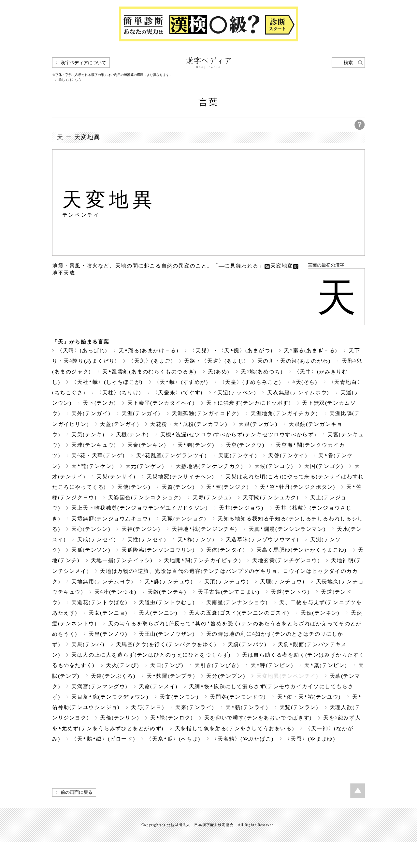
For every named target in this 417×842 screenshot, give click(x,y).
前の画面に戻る (77, 792)
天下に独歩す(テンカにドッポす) (248, 403)
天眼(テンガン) (257, 424)
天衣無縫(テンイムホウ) (298, 392)
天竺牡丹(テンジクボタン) (297, 487)
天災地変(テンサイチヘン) (180, 476)
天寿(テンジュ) (212, 497)
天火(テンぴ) (122, 665)
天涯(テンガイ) (141, 413)
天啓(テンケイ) (287, 455)
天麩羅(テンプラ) (171, 676)
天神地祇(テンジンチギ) (204, 529)
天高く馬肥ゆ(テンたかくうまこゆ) (301, 550)
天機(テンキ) (132, 434)
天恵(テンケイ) (237, 455)
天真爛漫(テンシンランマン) (287, 529)
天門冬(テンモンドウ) (238, 697)
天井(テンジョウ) (241, 508)
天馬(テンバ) (87, 644)
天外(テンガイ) (90, 413)
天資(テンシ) (178, 487)
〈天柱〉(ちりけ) (118, 392)
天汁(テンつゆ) (115, 592)
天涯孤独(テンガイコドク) (205, 413)
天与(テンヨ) (147, 707)
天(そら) (305, 382)
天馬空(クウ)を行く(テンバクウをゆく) (166, 644)
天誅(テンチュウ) (169, 581)
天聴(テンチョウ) (282, 581)
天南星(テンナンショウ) (237, 602)
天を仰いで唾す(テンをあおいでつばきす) (258, 717)
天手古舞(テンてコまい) (228, 592)
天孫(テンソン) (90, 550)
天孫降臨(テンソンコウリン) (158, 550)
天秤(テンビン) (272, 665)
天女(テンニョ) (108, 613)
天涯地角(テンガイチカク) (284, 413)
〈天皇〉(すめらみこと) (250, 382)
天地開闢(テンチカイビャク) (202, 560)
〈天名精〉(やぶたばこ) (242, 739)
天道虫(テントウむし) (167, 602)
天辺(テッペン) (235, 392)
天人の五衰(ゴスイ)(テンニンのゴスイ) (239, 613)
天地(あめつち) (262, 371)
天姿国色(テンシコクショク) (144, 497)
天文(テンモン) (179, 697)
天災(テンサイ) (115, 476)
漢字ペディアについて (83, 62)
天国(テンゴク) (323, 466)
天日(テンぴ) (166, 665)
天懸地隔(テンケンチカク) (209, 466)
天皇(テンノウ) (108, 634)
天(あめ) (218, 371)
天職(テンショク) (184, 518)
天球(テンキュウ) (93, 445)
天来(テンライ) (194, 707)
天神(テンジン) (141, 529)
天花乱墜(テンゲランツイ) (171, 455)
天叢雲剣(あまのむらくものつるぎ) (149, 371)
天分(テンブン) (225, 676)
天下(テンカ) (99, 403)
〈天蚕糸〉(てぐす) (177, 392)
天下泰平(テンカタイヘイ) (161, 403)
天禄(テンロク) (171, 717)
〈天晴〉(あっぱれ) (82, 350)
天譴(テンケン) (92, 466)
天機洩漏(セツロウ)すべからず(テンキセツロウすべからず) (238, 434)
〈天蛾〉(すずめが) (181, 382)
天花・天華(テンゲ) (98, 455)
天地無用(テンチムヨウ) (102, 581)
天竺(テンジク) (227, 487)
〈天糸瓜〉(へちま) (173, 739)
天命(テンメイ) (158, 686)
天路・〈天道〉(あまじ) (215, 361)
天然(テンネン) (320, 613)
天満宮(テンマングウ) (99, 686)
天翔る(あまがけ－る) (148, 350)
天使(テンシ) (133, 487)
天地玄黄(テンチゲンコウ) (286, 560)
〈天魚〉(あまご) (150, 361)
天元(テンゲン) (144, 466)
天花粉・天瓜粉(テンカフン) (188, 424)
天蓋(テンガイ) (119, 424)
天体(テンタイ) (225, 550)
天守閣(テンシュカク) (271, 497)
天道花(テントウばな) (99, 602)
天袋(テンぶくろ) (113, 676)
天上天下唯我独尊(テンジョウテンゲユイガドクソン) (139, 508)
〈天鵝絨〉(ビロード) (103, 739)
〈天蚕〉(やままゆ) (310, 739)
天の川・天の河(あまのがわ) (294, 361)
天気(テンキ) (87, 434)
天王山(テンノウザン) (167, 634)
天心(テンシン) (90, 529)
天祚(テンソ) (196, 539)
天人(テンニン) (158, 613)
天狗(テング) (196, 445)
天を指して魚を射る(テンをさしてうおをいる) (234, 728)
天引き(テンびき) (216, 665)
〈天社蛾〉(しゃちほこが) (107, 382)
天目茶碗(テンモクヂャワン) (109, 697)
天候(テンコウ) (273, 466)
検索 (348, 62)
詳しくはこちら (70, 79)
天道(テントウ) (290, 592)
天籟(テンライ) (246, 707)
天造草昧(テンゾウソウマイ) (262, 539)
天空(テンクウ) (245, 445)
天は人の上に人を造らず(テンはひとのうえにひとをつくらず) (151, 655)
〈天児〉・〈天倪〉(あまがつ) (231, 350)
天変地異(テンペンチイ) (287, 676)
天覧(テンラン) (299, 707)
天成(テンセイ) (96, 539)
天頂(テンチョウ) (226, 581)
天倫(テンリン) (119, 717)
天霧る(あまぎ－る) (310, 350)
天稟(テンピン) (325, 665)
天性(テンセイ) (146, 539)
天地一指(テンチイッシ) (121, 560)
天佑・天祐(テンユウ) (309, 697)
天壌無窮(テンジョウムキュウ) (110, 518)
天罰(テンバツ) (247, 644)
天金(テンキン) (146, 445)
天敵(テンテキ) (167, 592)
